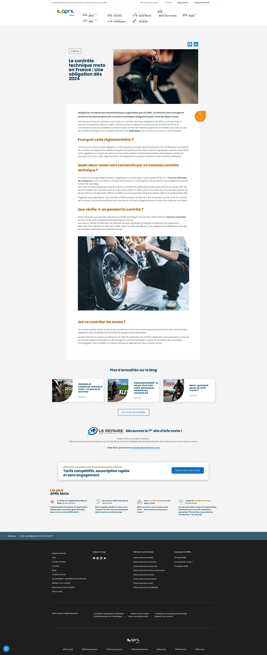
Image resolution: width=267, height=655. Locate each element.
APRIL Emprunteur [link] (89, 649)
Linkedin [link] (101, 558)
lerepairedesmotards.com (145, 447)
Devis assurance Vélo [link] (143, 583)
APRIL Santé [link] (68, 649)
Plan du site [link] (57, 591)
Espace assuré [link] (202, 2)
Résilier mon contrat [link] (61, 583)
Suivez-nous (99, 551)
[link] (168, 13)
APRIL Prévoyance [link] (114, 649)
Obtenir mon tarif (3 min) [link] (187, 470)
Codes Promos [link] (59, 574)
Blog (54, 570)
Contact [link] (55, 566)
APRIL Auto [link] (199, 649)
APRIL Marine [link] (180, 649)
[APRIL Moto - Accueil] (65, 11)
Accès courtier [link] (58, 561)
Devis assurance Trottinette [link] (146, 587)
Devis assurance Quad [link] (144, 574)
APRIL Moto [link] (161, 649)
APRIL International (139, 649)
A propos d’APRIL (182, 551)
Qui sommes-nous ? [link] (149, 2)
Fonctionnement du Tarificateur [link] (108, 616)
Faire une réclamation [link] (138, 616)
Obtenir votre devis (143, 551)
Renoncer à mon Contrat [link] (63, 587)
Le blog (168, 2)
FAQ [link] (54, 557)
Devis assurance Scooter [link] (145, 562)
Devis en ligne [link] (200, 118)
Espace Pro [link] (183, 2)
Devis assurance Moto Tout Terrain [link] (149, 570)
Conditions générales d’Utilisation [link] (109, 613)
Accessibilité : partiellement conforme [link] (69, 579)
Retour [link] (76, 51)
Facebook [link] (94, 558)
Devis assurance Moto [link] (144, 557)
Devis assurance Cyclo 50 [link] (145, 566)
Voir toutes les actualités (134, 412)
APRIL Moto (135, 130)
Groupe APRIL (180, 557)
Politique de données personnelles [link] (171, 613)
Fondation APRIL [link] (181, 566)
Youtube (105, 558)
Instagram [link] (98, 558)
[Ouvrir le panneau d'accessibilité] (6, 648)
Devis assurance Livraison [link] (145, 579)
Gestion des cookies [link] (140, 613)
